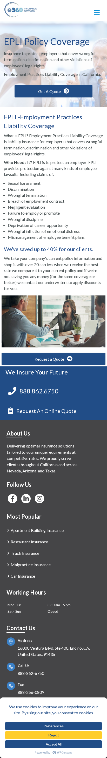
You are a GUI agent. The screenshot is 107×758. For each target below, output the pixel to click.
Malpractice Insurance (31, 564)
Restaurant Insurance (29, 541)
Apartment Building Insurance (37, 530)
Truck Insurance (25, 553)
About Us (18, 433)
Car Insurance (23, 576)
